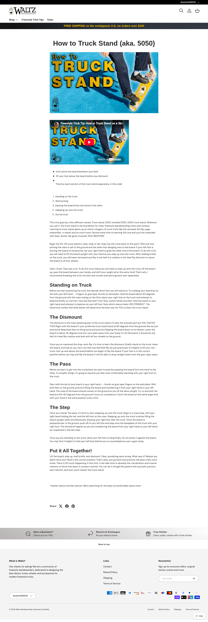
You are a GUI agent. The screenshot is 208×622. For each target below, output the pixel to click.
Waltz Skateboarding (24, 609)
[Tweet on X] (61, 506)
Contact (107, 566)
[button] (197, 11)
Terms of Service (111, 583)
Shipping (107, 577)
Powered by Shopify (41, 609)
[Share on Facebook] (67, 506)
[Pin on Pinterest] (73, 506)
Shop (12, 19)
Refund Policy (110, 572)
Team (50, 19)
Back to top (104, 544)
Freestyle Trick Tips (33, 19)
